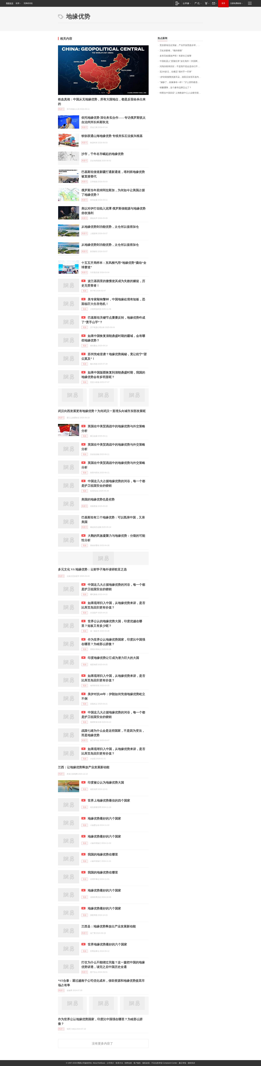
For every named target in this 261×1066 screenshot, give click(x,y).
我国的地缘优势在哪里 (103, 854)
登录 (223, 3)
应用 (17, 3)
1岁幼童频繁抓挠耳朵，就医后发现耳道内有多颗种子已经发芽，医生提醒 (181, 77)
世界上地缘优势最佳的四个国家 (109, 800)
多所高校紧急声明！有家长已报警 (175, 56)
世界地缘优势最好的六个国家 (107, 944)
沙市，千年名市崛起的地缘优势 (102, 154)
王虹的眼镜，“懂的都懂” (171, 50)
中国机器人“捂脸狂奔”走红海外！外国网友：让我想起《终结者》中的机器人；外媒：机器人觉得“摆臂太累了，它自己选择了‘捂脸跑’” (181, 61)
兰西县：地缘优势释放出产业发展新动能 (108, 926)
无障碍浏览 (28, 3)
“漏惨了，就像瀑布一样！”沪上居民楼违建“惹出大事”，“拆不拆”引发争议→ (181, 82)
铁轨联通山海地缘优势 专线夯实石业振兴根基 (112, 136)
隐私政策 (146, 1063)
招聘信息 (128, 1063)
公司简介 (110, 1063)
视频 (84, 291)
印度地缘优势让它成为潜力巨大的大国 (113, 657)
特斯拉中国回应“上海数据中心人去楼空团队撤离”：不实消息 (181, 93)
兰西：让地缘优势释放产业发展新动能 (83, 767)
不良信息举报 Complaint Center (164, 1063)
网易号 (61, 109)
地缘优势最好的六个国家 (104, 818)
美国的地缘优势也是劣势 (98, 499)
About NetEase (99, 1063)
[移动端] (177, 3)
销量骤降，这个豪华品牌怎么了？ (175, 87)
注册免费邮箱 (235, 3)
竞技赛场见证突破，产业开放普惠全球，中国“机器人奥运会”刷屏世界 (181, 45)
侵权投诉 (191, 1063)
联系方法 (119, 1063)
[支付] (207, 3)
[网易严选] (197, 3)
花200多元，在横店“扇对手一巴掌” (176, 72)
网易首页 (9, 3)
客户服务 (137, 1063)
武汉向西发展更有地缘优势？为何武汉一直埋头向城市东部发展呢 (102, 411)
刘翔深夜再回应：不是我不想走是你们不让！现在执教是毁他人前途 (181, 66)
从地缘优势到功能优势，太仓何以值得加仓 (110, 226)
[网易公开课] (186, 3)
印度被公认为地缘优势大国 (106, 782)
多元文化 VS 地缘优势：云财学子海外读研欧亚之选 (92, 569)
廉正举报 (182, 1063)
